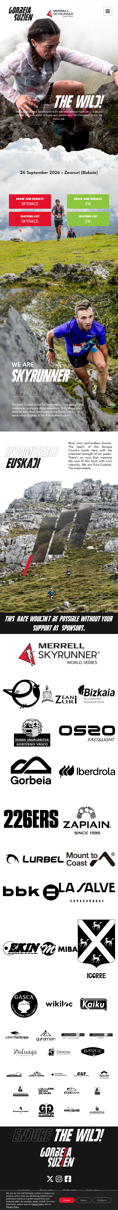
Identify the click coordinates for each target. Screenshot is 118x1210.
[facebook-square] (67, 1178)
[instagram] (59, 1178)
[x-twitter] (50, 1178)
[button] (30, 201)
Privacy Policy (12, 1207)
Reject (84, 1200)
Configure (102, 1200)
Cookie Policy (37, 1204)
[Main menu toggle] (108, 11)
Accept (66, 1200)
